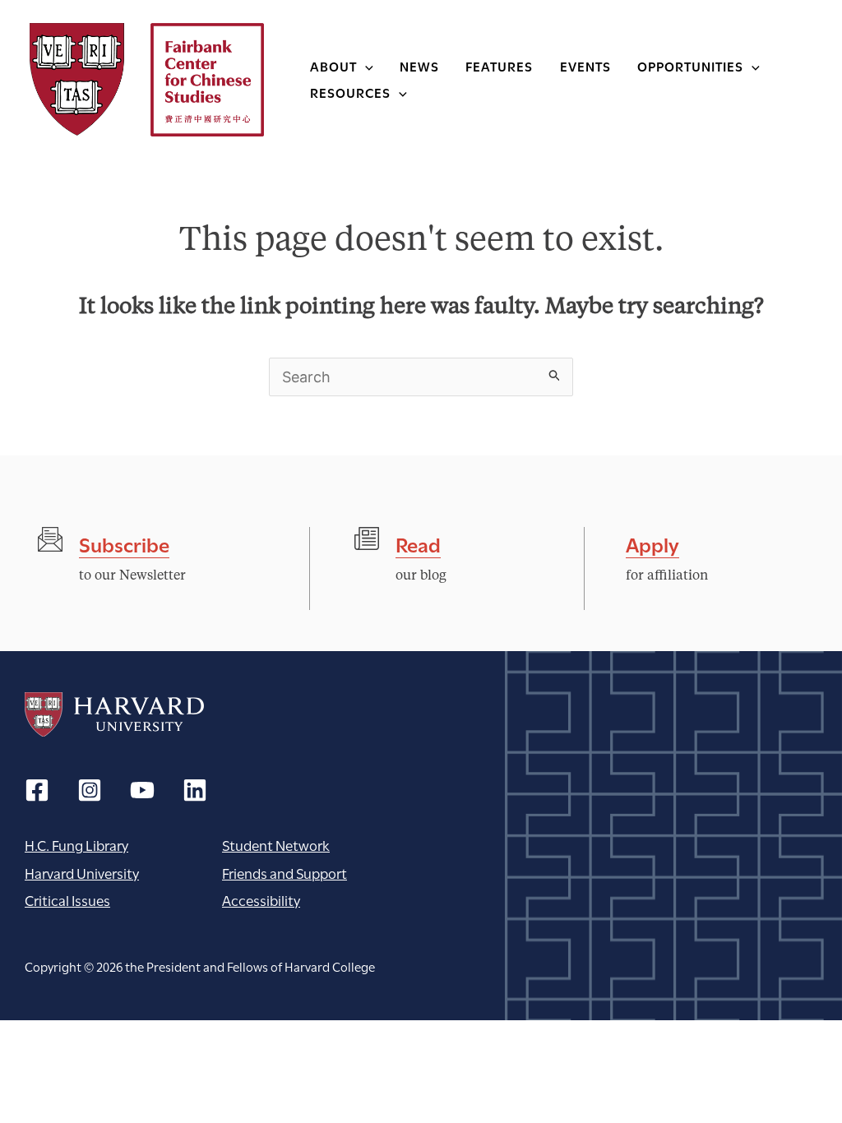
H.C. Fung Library (76, 844)
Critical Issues (67, 899)
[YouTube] (142, 790)
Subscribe (124, 543)
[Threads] (89, 790)
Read (418, 543)
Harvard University (114, 714)
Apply (652, 543)
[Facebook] (37, 790)
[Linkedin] (195, 790)
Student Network (276, 844)
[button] (365, 65)
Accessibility (261, 899)
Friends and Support (284, 872)
